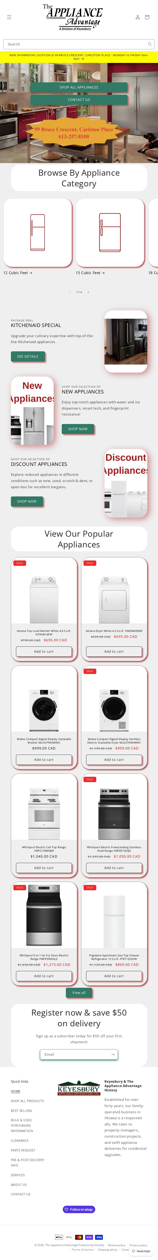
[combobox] (79, 44)
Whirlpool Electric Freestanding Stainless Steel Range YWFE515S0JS (114, 849)
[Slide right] (88, 292)
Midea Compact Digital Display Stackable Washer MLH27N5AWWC (44, 740)
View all (79, 992)
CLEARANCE (20, 1140)
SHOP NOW (78, 429)
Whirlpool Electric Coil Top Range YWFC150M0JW (44, 849)
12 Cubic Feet (15, 272)
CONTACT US (79, 99)
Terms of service (83, 1249)
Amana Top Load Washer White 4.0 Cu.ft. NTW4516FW (44, 632)
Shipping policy (107, 1249)
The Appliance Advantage (61, 1245)
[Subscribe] (113, 1054)
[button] (9, 17)
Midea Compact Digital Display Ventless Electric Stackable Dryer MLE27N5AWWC (114, 740)
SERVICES (18, 1175)
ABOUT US (19, 1185)
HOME (16, 1091)
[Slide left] (69, 292)
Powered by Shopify (91, 1245)
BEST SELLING (21, 1110)
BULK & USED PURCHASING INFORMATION (22, 1125)
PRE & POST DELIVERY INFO (27, 1162)
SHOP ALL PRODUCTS (27, 1101)
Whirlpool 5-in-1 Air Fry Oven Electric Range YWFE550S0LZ (43, 957)
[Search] (150, 44)
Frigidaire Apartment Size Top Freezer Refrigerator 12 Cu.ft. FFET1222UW (114, 957)
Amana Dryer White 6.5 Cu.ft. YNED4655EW (114, 631)
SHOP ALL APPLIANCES (79, 87)
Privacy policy (138, 1245)
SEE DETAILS (28, 356)
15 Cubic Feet (88, 272)
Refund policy (116, 1245)
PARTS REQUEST (23, 1150)
